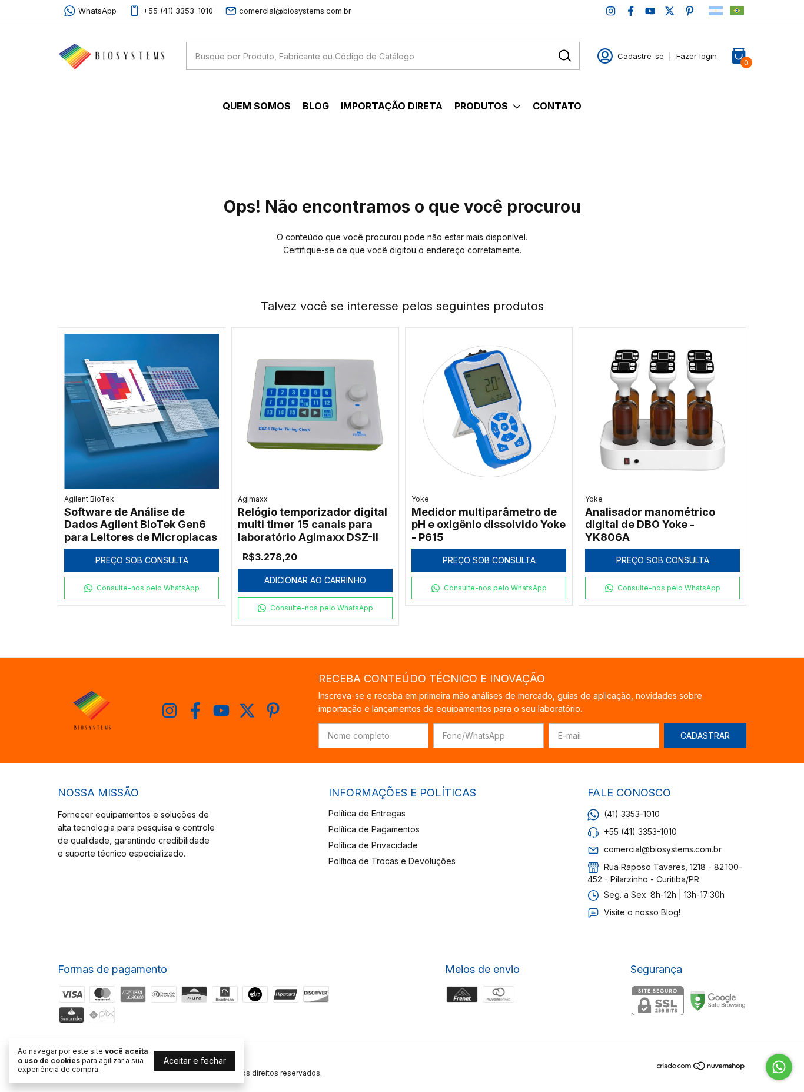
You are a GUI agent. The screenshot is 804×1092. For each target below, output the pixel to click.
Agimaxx (253, 498)
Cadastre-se (640, 56)
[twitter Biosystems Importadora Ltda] (669, 11)
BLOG (316, 106)
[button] (141, 588)
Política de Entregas (367, 813)
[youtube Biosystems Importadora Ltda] (650, 11)
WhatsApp (97, 10)
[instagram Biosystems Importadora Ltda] (610, 11)
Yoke (420, 498)
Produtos (481, 106)
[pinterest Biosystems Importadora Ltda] (689, 11)
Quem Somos (256, 106)
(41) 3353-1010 (632, 814)
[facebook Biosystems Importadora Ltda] (630, 11)
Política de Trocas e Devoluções (392, 861)
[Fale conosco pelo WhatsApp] (779, 1067)
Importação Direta (392, 106)
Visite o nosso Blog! (642, 912)
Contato (557, 106)
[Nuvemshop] (701, 1068)
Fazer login (696, 56)
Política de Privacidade (373, 845)
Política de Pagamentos (374, 829)
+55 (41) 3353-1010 (178, 10)
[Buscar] (564, 55)
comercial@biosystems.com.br (295, 10)
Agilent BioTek (89, 498)
